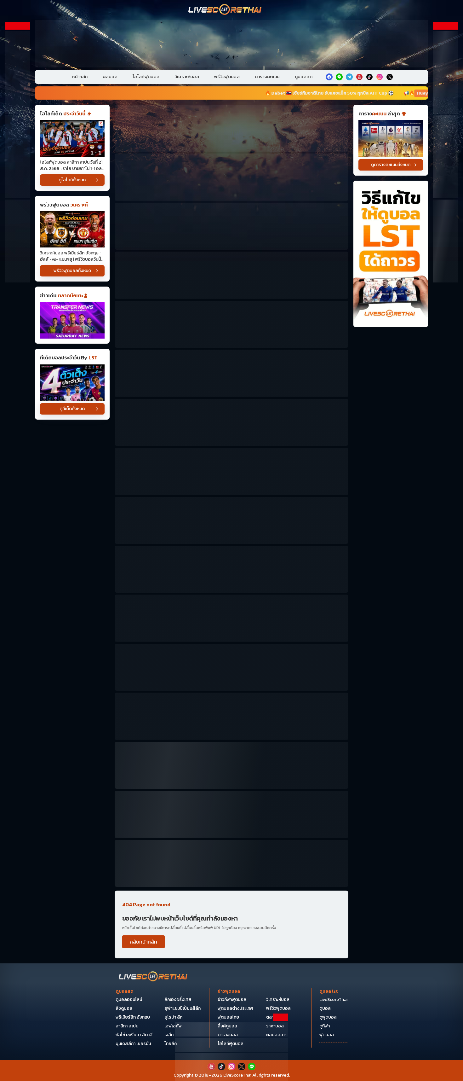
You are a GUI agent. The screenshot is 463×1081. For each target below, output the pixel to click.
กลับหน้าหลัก (143, 941)
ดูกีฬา (324, 1026)
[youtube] (359, 77)
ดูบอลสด (304, 76)
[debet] (231, 1029)
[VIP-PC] (231, 43)
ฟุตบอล (326, 1035)
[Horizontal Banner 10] (231, 569)
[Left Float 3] (17, 241)
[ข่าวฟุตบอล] (72, 320)
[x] (389, 77)
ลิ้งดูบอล (124, 1008)
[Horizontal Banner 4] (231, 275)
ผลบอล (110, 76)
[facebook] (329, 77)
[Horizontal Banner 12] (231, 618)
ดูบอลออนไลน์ (129, 999)
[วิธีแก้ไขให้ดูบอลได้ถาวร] (390, 254)
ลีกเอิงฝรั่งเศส (177, 999)
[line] (339, 77)
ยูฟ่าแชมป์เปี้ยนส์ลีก (182, 1008)
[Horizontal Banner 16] (231, 814)
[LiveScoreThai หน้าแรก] (153, 977)
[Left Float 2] (17, 156)
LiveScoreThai (333, 999)
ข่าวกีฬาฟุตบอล (232, 999)
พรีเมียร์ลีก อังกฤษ (133, 1017)
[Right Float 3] (445, 241)
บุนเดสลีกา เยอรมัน (133, 1043)
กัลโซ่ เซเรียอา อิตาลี (134, 1035)
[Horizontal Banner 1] (231, 128)
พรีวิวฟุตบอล (227, 76)
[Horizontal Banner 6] (231, 373)
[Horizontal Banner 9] (231, 520)
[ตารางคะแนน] (390, 138)
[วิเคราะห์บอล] (72, 382)
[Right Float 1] (445, 72)
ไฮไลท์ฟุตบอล (146, 76)
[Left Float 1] (17, 72)
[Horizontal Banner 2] (231, 177)
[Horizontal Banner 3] (231, 226)
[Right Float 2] (445, 156)
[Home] (225, 10)
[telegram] (349, 77)
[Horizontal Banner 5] (231, 324)
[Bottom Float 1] (231, 1067)
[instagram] (379, 77)
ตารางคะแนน (267, 76)
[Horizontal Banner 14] (231, 716)
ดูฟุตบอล (328, 1017)
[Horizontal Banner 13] (231, 667)
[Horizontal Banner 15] (231, 765)
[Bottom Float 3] (231, 1045)
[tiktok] (369, 77)
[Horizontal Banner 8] (231, 471)
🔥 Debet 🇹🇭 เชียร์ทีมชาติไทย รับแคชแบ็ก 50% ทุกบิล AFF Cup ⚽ (242, 93)
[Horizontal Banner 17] (231, 863)
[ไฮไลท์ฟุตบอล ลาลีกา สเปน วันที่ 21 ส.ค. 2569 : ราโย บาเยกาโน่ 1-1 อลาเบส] (72, 138)
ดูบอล (325, 1008)
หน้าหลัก (80, 76)
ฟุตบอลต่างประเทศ (235, 1008)
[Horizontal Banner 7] (231, 422)
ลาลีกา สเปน (127, 1026)
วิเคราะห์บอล (187, 76)
